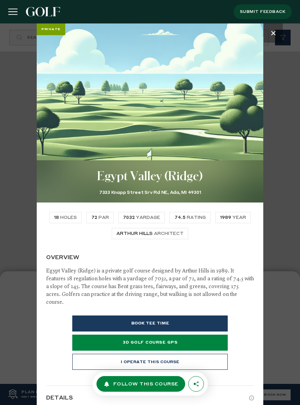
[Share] (196, 384)
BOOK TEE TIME (150, 323)
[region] (150, 214)
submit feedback (263, 12)
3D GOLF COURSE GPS (150, 342)
